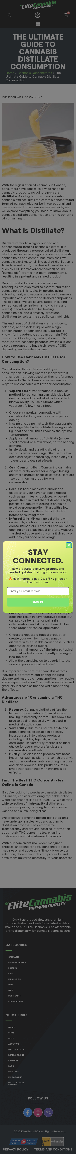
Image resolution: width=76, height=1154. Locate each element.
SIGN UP (38, 602)
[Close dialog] (69, 545)
